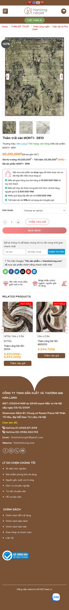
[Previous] (8, 76)
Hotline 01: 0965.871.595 (21, 427)
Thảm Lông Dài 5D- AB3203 (48, 343)
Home (5, 26)
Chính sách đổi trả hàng (18, 515)
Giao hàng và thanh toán (19, 532)
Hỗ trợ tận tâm (13, 496)
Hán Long (21, 143)
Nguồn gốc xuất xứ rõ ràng (20, 479)
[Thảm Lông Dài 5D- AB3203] (51, 317)
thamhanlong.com (23, 442)
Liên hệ (9, 537)
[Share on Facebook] (11, 271)
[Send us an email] (11, 450)
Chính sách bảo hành (17, 520)
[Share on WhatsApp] (5, 271)
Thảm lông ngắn (41, 26)
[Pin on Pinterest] (28, 271)
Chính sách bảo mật (16, 526)
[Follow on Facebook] (5, 450)
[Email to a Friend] (22, 271)
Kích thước (7, 210)
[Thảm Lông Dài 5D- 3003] (18, 317)
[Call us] (17, 450)
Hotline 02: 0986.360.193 (21, 432)
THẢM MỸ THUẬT (20, 26)
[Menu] (5, 11)
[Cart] (63, 11)
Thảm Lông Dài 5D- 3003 (14, 347)
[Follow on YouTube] (22, 450)
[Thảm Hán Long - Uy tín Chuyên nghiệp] (36, 11)
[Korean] (38, 2)
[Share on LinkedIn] (34, 271)
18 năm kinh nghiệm (16, 468)
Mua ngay (34, 230)
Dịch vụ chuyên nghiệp (18, 485)
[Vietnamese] (30, 2)
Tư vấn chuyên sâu (16, 491)
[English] (34, 2)
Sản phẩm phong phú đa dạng (21, 474)
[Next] (61, 76)
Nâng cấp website (26, 589)
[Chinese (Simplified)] (42, 2)
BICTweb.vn (46, 589)
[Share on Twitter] (17, 271)
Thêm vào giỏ (37, 221)
